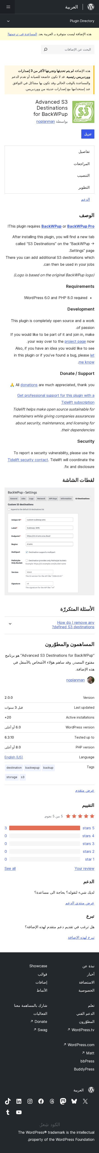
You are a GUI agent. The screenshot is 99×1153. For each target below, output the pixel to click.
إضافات (41, 982)
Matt (88, 1053)
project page (75, 341)
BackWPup (51, 226)
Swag (40, 1029)
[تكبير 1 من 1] (88, 493)
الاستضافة (86, 982)
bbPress (87, 1061)
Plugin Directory (82, 21)
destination (14, 767)
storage (11, 777)
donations (29, 384)
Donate (38, 1021)
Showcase (38, 966)
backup (48, 767)
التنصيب (83, 175)
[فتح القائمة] (7, 7)
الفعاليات (40, 1013)
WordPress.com (78, 1044)
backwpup (32, 767)
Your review (84, 868)
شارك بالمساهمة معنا (30, 1005)
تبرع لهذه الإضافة (81, 937)
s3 (22, 777)
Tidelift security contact (28, 459)
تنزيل (87, 134)
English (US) (14, 757)
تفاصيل (84, 151)
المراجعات (82, 163)
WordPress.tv (80, 1029)
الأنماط (42, 990)
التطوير (84, 187)
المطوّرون (86, 1021)
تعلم (91, 1005)
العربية (78, 1090)
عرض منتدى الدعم (79, 903)
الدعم (85, 199)
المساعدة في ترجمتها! (22, 34)
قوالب (42, 974)
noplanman (45, 121)
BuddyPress (84, 1069)
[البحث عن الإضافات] (45, 49)
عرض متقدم (84, 790)
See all (10, 868)
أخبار (90, 974)
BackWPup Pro (80, 226)
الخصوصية (86, 990)
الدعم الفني (85, 1013)
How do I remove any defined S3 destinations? (73, 624)
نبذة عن (88, 966)
